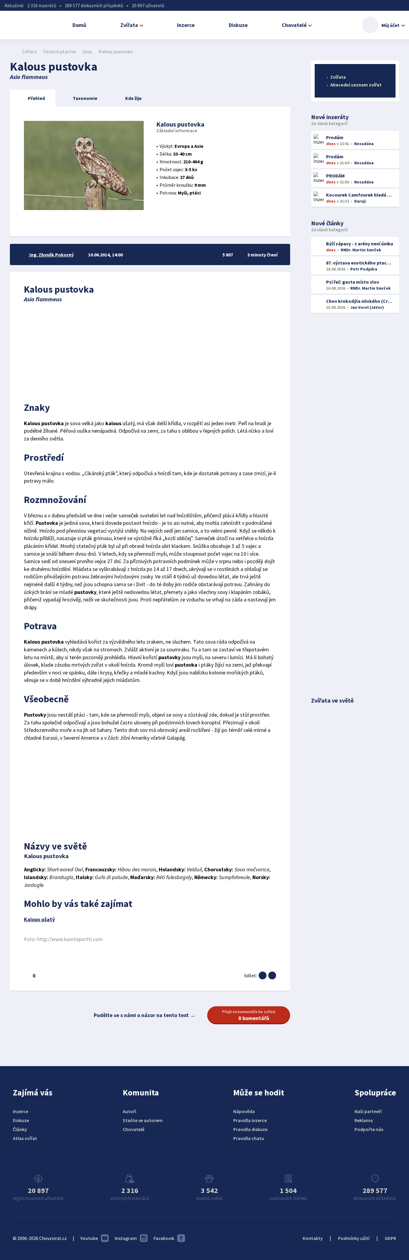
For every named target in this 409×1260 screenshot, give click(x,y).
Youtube (89, 1238)
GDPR (390, 1238)
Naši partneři (368, 1111)
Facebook (164, 1238)
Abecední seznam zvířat (355, 85)
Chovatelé (294, 25)
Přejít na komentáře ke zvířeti (248, 1015)
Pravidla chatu (248, 1138)
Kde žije (133, 98)
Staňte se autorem (143, 1120)
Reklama (364, 1120)
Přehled (36, 98)
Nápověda (244, 1111)
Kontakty (313, 1238)
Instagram (126, 1238)
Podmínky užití (353, 1238)
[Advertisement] (150, 351)
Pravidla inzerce (250, 1120)
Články (20, 1129)
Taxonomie (85, 98)
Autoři (129, 1111)
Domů (79, 25)
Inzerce (186, 25)
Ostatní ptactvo (59, 51)
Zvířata (129, 25)
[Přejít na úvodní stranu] (13, 51)
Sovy (87, 51)
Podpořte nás (369, 1129)
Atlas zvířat (25, 1138)
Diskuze (238, 25)
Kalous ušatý (39, 919)
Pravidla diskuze (250, 1129)
